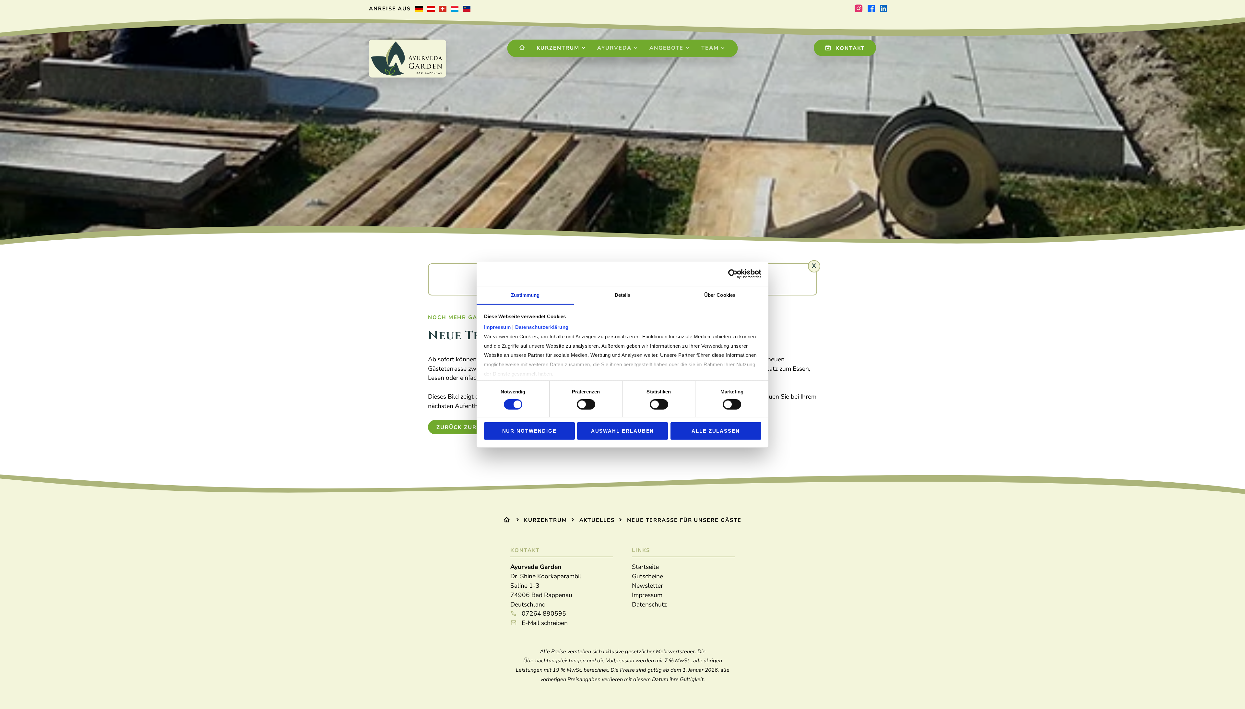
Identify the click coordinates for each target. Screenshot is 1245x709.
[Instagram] (858, 9)
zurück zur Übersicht (475, 427)
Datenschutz (649, 604)
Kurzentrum (558, 48)
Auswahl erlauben (622, 431)
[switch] (586, 404)
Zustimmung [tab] (525, 295)
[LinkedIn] (883, 9)
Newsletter (647, 586)
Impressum (647, 595)
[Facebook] (871, 9)
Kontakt (849, 48)
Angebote (666, 48)
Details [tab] (623, 295)
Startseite (645, 567)
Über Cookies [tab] (719, 295)
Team (710, 48)
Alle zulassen (716, 431)
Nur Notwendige (529, 431)
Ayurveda (614, 48)
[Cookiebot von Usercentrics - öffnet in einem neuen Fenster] (733, 274)
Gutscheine (647, 576)
